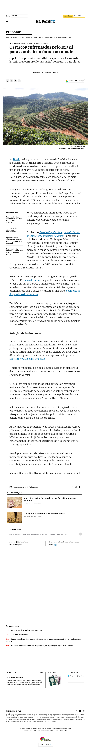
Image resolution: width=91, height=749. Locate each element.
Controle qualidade (55, 534)
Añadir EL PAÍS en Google (76, 81)
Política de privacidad (60, 728)
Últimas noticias (12, 626)
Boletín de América (15, 677)
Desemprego (49, 38)
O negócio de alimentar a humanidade (11, 230)
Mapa (69, 728)
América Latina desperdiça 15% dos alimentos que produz (14, 219)
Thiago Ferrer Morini (30, 517)
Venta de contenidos (31, 728)
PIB (70, 38)
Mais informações (15, 544)
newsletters (12, 672)
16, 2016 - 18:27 (48, 75)
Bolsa (41, 38)
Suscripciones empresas (44, 730)
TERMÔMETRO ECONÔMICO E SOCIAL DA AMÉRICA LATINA (28, 43)
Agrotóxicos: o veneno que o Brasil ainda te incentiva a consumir (14, 240)
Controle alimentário (40, 534)
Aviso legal (41, 728)
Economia (14, 32)
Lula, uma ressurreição (19, 635)
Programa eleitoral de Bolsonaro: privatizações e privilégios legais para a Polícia (42, 646)
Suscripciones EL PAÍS (30, 730)
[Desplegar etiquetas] (80, 534)
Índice (56, 730)
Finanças (21, 38)
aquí (55, 545)
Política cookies (49, 728)
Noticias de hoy (63, 730)
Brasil (16, 159)
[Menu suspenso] (7, 21)
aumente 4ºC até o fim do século (27, 358)
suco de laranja (33, 280)
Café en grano (14, 534)
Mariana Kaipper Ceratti (45, 73)
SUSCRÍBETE (68, 16)
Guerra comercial (32, 38)
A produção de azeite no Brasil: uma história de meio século (14, 251)
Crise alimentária (26, 534)
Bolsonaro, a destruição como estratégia (26, 630)
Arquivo (51, 672)
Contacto (22, 728)
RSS (52, 730)
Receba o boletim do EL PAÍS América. (25, 487)
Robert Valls (28, 504)
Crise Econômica (11, 38)
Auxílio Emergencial (60, 38)
